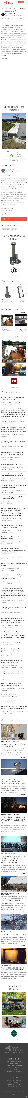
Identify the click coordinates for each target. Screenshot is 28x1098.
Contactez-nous (14, 1069)
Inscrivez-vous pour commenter (14, 219)
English (14, 1094)
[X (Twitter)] (17, 1053)
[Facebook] (6, 1053)
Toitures (14, 229)
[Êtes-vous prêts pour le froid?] (14, 929)
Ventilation (4, 480)
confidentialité (17, 1071)
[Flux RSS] (22, 1053)
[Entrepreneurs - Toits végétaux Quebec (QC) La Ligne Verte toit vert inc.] (14, 136)
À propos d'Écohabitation (14, 1061)
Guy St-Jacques (9, 169)
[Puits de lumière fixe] (21, 292)
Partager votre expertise (14, 1084)
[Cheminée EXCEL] (7, 292)
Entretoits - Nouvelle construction (11, 741)
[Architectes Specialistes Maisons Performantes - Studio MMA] (14, 363)
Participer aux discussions (14, 1086)
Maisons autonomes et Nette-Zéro (10, 814)
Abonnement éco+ (14, 1082)
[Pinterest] (19, 1053)
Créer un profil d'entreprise (14, 1080)
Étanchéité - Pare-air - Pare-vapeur (10, 853)
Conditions (9, 1071)
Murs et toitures (6, 229)
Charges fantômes (6, 965)
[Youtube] (9, 1053)
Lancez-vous (21, 2)
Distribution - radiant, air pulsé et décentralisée (10, 894)
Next (26, 293)
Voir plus (23, 284)
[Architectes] (7, 320)
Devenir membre (14, 1063)
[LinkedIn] (14, 1053)
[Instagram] (11, 1053)
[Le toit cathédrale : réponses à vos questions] (14, 739)
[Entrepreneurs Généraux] (21, 320)
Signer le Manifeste (14, 1067)
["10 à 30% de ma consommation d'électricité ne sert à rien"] (14, 963)
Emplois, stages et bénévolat (14, 1065)
